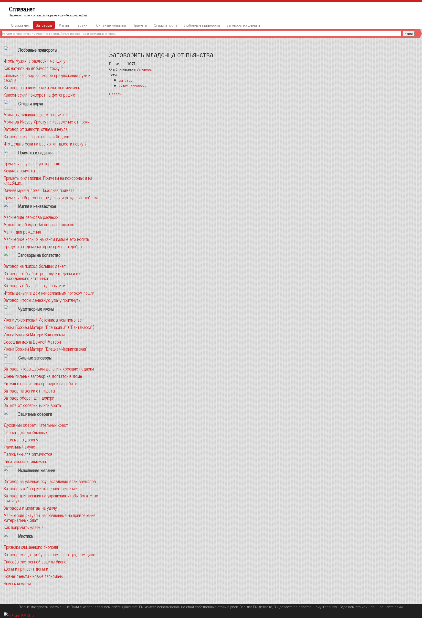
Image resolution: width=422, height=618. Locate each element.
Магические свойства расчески (31, 217)
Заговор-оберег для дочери (29, 397)
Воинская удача (17, 583)
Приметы (140, 25)
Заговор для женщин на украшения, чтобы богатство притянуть (51, 498)
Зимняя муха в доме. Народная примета (39, 190)
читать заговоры (132, 85)
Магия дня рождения (22, 231)
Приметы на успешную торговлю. (33, 163)
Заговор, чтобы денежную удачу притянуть (42, 299)
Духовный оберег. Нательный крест (36, 424)
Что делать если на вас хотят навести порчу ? (45, 143)
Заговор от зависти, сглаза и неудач (36, 129)
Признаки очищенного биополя (31, 547)
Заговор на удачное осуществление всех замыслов (50, 481)
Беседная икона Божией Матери (32, 341)
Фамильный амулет (20, 446)
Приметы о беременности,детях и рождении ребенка (51, 197)
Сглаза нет (20, 25)
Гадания (82, 25)
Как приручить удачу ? (23, 527)
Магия (64, 25)
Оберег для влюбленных (25, 432)
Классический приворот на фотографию (39, 94)
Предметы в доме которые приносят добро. (43, 246)
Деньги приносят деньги (26, 568)
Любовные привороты (202, 25)
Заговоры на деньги (243, 25)
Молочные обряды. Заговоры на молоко (39, 224)
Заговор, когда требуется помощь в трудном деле (49, 554)
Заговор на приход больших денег (35, 266)
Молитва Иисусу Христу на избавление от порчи (47, 121)
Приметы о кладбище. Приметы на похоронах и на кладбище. (48, 180)
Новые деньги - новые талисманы (33, 576)
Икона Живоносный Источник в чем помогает (44, 319)
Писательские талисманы (26, 461)
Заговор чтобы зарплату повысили (34, 285)
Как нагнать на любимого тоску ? (33, 68)
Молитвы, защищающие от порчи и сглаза (40, 114)
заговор (125, 80)
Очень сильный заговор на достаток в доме (43, 376)
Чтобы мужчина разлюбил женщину (34, 60)
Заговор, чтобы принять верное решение (40, 488)
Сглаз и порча (165, 25)
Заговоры (44, 25)
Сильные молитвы (111, 25)
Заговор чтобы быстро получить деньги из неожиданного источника (42, 276)
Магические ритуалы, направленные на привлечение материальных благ (49, 517)
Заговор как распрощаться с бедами (36, 136)
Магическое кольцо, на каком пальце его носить (46, 239)
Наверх (115, 93)
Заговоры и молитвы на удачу (30, 507)
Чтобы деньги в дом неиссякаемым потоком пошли (49, 292)
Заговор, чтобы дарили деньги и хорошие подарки (49, 368)
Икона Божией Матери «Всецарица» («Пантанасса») (49, 327)
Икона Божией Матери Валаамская (34, 334)
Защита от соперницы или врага (32, 405)
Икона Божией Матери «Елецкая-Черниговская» (46, 348)
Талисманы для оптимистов (28, 454)
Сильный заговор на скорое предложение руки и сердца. (47, 77)
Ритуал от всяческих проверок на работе (40, 383)
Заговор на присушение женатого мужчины (42, 87)
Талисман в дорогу (21, 439)
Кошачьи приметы (19, 170)
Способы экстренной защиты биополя (37, 561)
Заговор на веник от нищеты (29, 390)
